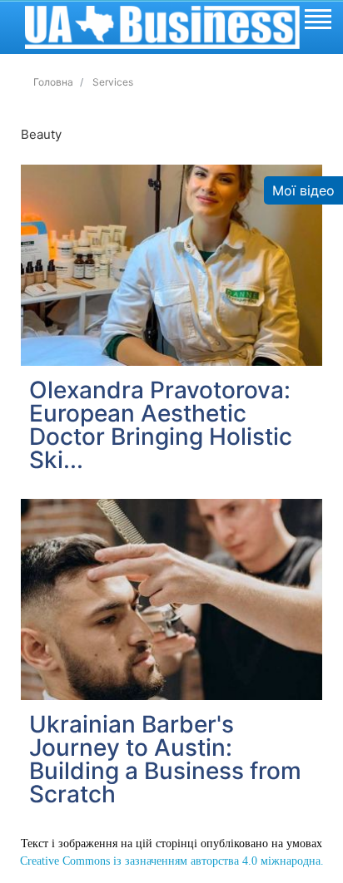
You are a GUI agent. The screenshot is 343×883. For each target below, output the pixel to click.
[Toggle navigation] (317, 21)
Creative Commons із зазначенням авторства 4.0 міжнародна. (172, 861)
